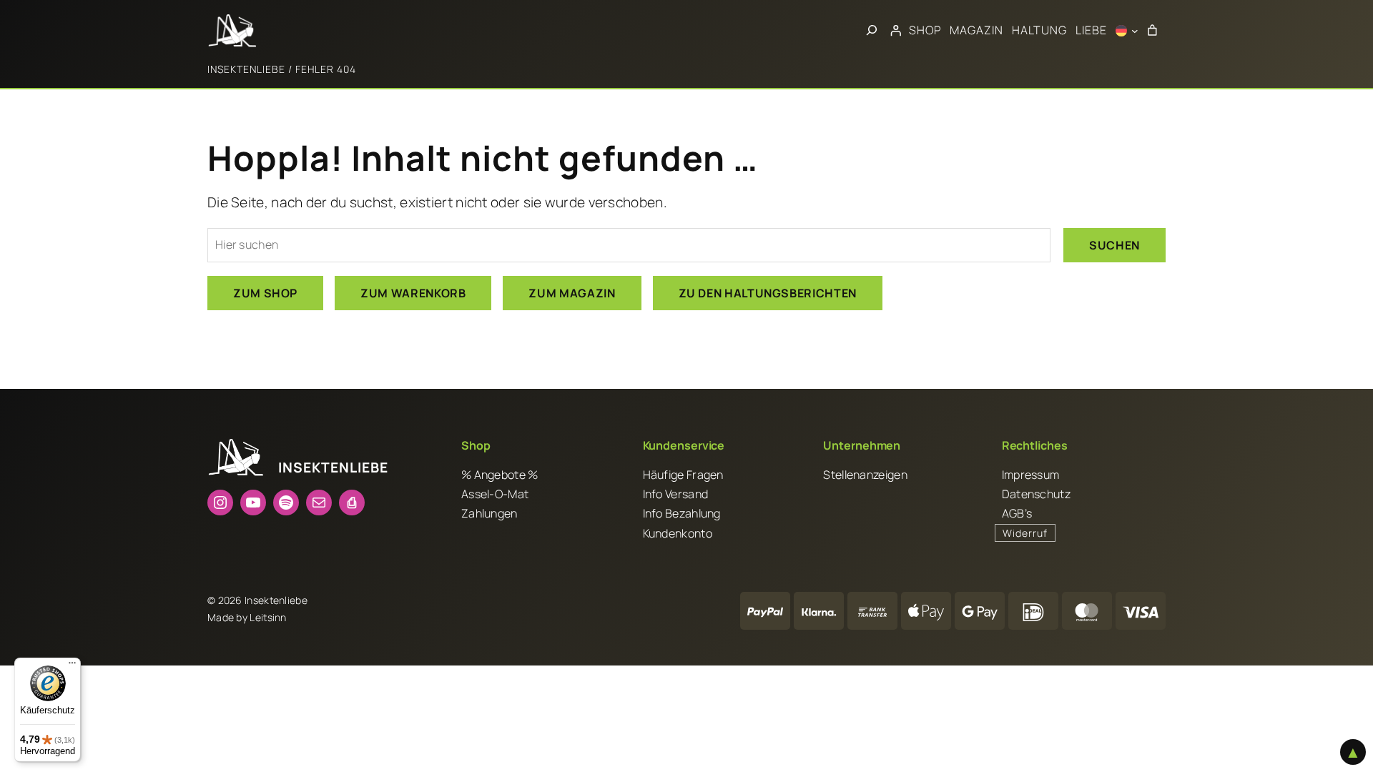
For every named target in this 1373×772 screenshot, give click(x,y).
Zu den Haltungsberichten (768, 293)
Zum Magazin (571, 293)
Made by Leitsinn (247, 617)
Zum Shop (265, 293)
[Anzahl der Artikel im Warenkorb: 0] (1152, 30)
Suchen (1114, 245)
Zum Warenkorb (413, 293)
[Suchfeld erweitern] (872, 30)
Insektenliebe (246, 69)
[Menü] (72, 666)
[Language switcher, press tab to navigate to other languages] (1127, 30)
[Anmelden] (895, 30)
